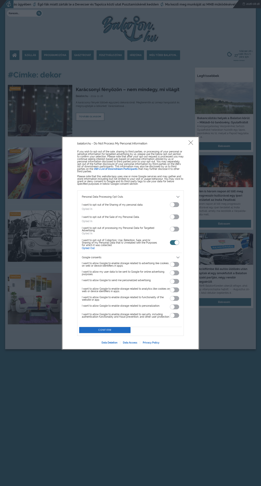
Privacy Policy (151, 342)
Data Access (130, 342)
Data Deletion (109, 342)
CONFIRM (105, 330)
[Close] (192, 143)
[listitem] (130, 197)
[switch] (174, 204)
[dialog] (130, 243)
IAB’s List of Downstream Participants (116, 168)
